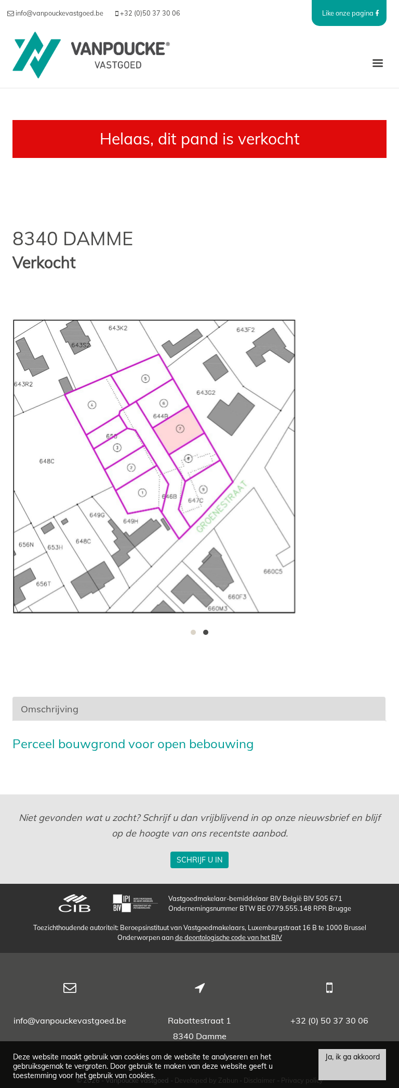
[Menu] (378, 62)
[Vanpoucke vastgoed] (91, 62)
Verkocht (44, 262)
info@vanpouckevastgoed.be (70, 1020)
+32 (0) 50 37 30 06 (329, 1020)
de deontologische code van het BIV (228, 937)
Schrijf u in (199, 860)
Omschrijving (49, 709)
